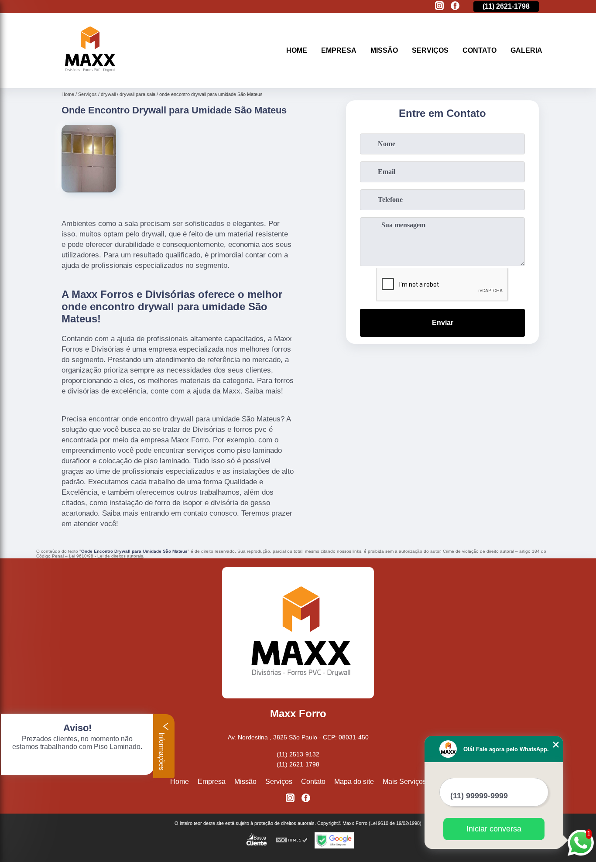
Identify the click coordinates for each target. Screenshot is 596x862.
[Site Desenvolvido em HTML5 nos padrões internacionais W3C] (292, 840)
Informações (161, 750)
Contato (479, 50)
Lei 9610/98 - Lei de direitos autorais (106, 556)
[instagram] (439, 6)
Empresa (338, 50)
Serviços (430, 50)
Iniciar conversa (493, 828)
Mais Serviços (404, 781)
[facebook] (455, 6)
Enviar (442, 322)
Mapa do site (354, 781)
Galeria (526, 50)
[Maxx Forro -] (88, 77)
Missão (384, 50)
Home (296, 50)
